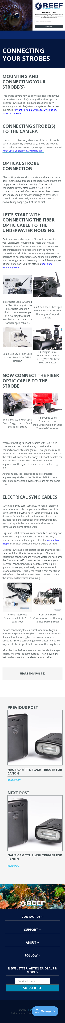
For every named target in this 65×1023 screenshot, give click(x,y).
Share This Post (31, 673)
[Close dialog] (63, 1)
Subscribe (49, 26)
